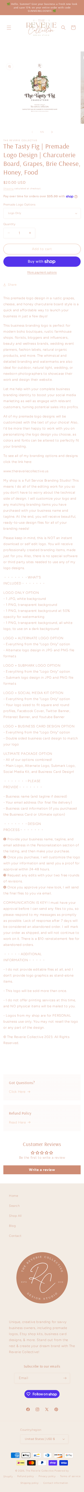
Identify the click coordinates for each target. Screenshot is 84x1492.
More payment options (42, 272)
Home (13, 1196)
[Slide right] (52, 132)
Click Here (17, 1092)
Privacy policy (47, 1476)
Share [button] (12, 285)
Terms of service (70, 1476)
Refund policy (25, 1476)
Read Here (17, 1122)
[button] (9, 28)
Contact (15, 1236)
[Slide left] (32, 132)
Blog (12, 1226)
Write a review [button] (42, 1170)
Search (14, 1206)
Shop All (15, 1216)
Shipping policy (29, 1483)
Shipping (8, 188)
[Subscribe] (65, 1378)
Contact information (55, 1483)
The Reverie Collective (40, 1470)
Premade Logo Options (19, 204)
